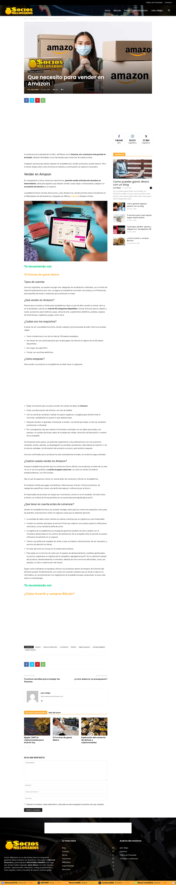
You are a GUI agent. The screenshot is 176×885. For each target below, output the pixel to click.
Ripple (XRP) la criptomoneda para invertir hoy (34, 740)
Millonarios (40, 72)
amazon (38, 647)
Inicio (107, 10)
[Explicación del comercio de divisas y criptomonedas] (94, 727)
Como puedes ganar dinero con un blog (131, 183)
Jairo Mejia (157, 10)
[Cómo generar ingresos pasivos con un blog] (119, 207)
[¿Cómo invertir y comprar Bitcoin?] (119, 241)
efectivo (73, 647)
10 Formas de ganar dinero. (62, 738)
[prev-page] (25, 747)
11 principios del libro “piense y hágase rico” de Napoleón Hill (139, 228)
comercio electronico (50, 647)
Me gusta (119, 135)
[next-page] (29, 747)
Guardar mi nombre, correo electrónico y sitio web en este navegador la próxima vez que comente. (65, 804)
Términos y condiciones (129, 858)
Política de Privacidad (154, 2)
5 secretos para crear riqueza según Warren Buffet (139, 216)
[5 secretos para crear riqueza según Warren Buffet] (119, 218)
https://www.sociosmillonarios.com (52, 696)
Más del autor (55, 712)
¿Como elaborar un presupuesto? (90, 679)
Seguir (132, 135)
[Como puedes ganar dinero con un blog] (132, 169)
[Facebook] (26, 100)
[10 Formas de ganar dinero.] (66, 727)
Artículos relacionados (36, 712)
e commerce (64, 647)
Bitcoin (117, 10)
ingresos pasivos (84, 647)
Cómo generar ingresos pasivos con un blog (137, 205)
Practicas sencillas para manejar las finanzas (42, 680)
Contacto (168, 2)
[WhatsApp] (43, 100)
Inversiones (34, 19)
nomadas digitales (99, 647)
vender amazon (30, 650)
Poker (127, 10)
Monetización (140, 10)
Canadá (74, 196)
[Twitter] (32, 100)
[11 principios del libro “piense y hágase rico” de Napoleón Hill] (119, 230)
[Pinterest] (37, 100)
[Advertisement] (66, 110)
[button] (169, 11)
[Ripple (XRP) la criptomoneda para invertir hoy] (37, 727)
